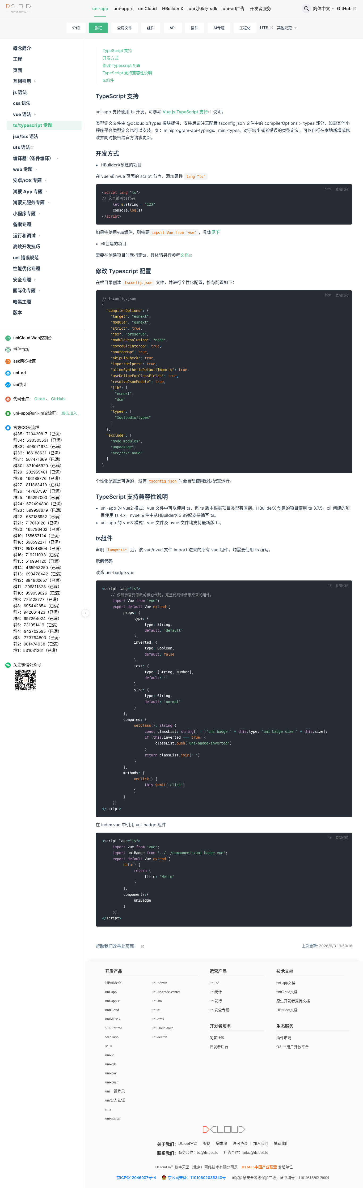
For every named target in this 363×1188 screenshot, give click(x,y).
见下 (215, 232)
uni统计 (216, 992)
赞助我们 (281, 1144)
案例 (206, 1144)
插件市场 (283, 1038)
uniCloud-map (162, 1028)
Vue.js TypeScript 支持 (185, 111)
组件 (150, 27)
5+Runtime (113, 1028)
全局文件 (124, 27)
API (173, 27)
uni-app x (123, 8)
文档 (184, 255)
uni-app (100, 8)
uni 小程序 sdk (203, 8)
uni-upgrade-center (166, 992)
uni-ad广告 (233, 8)
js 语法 (20, 92)
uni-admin (159, 983)
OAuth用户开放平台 (292, 1047)
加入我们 (260, 1144)
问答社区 (217, 1038)
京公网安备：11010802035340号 (197, 1177)
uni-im (157, 1001)
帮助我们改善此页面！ (117, 946)
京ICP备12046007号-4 (136, 1177)
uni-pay (111, 1073)
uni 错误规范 (26, 257)
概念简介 (22, 48)
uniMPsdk (112, 1019)
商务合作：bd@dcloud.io (198, 1153)
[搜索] (306, 8)
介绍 (76, 27)
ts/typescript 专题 (32, 125)
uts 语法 (21, 147)
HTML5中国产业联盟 (259, 1167)
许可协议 (240, 1144)
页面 (17, 70)
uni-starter (113, 1118)
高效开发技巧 (26, 246)
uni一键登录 (115, 1091)
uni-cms (158, 1019)
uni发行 (216, 1001)
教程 (98, 27)
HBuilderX (113, 983)
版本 (17, 312)
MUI (108, 1046)
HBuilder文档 (287, 1010)
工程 (17, 59)
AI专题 (219, 27)
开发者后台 (219, 1047)
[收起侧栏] (85, 613)
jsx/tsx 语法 (25, 136)
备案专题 (22, 224)
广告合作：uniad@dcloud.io (246, 1153)
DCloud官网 (187, 1144)
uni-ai (156, 1010)
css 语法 (22, 103)
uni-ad (214, 983)
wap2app (112, 1037)
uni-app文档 (285, 983)
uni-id (109, 1055)
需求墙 (221, 1144)
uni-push (111, 1082)
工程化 (245, 27)
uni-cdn (111, 1064)
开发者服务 (260, 8)
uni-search (159, 1037)
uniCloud (147, 8)
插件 (194, 27)
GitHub (345, 8)
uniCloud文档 (287, 992)
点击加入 (69, 413)
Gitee (39, 398)
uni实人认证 (115, 1100)
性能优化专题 (26, 268)
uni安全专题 (219, 1010)
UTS (264, 27)
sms (108, 1109)
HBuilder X (172, 8)
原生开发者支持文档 (293, 1001)
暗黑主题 (22, 301)
